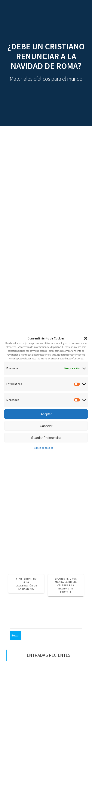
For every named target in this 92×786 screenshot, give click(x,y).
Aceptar (46, 414)
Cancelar (46, 426)
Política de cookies (43, 447)
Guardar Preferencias (46, 437)
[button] (85, 338)
